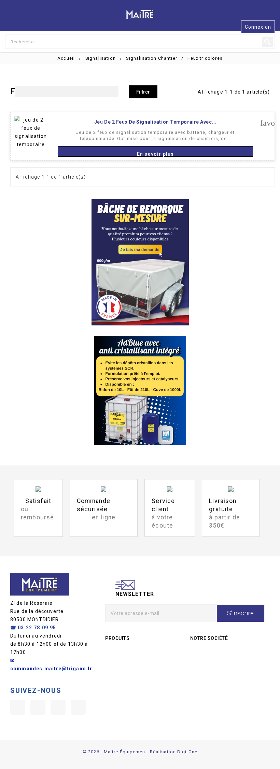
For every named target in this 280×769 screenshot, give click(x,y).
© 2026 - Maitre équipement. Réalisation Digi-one (140, 751)
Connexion (258, 27)
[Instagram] (58, 707)
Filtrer (143, 92)
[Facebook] (17, 707)
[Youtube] (37, 707)
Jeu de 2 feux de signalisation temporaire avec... (155, 122)
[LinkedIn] (78, 707)
